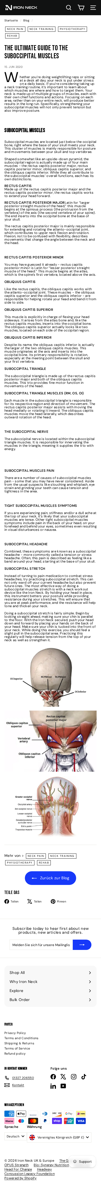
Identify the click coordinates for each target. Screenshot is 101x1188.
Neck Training (42, 29)
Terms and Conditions (21, 1038)
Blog (26, 20)
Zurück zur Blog (54, 878)
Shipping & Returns (19, 1043)
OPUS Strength (16, 1165)
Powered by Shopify (20, 1178)
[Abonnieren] (82, 945)
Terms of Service (17, 1048)
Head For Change (18, 1169)
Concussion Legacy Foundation (29, 1173)
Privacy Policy (15, 1033)
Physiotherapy (72, 29)
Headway (44, 1169)
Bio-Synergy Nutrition (51, 1165)
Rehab (12, 35)
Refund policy (15, 1054)
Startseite (11, 20)
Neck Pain (15, 29)
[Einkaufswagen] (81, 7)
